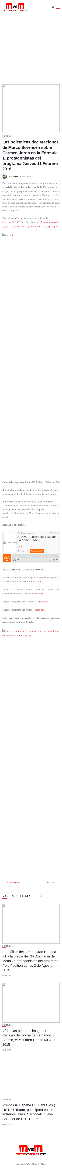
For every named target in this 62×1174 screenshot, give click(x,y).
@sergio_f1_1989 (11, 222)
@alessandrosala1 (37, 226)
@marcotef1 (20, 226)
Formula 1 (7, 136)
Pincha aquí (36, 581)
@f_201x (7, 226)
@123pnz (53, 226)
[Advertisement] (31, 47)
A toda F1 (15, 176)
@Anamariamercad (48, 222)
